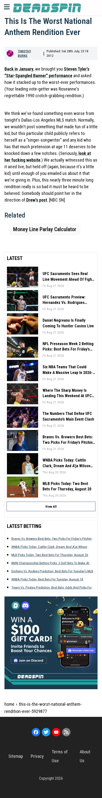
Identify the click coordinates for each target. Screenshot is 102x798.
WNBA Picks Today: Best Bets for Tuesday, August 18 (47, 579)
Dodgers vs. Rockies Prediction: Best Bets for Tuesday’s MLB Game (52, 571)
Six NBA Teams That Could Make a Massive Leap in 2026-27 (68, 370)
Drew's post (36, 200)
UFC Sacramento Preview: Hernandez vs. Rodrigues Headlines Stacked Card (64, 300)
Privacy (37, 756)
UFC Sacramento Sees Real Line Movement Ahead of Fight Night (68, 276)
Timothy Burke (24, 53)
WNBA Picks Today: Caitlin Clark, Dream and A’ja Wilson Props (66, 463)
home (9, 704)
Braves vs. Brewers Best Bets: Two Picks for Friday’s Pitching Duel (69, 440)
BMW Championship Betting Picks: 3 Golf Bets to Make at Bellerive (50, 563)
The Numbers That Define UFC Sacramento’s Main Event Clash (68, 416)
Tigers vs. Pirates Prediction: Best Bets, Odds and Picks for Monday (51, 587)
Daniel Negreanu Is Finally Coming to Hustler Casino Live (68, 323)
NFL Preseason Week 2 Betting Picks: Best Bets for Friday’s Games (68, 346)
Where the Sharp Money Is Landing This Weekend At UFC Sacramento (67, 393)
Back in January (18, 69)
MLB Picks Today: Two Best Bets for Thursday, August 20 (67, 486)
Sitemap (15, 756)
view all (51, 506)
